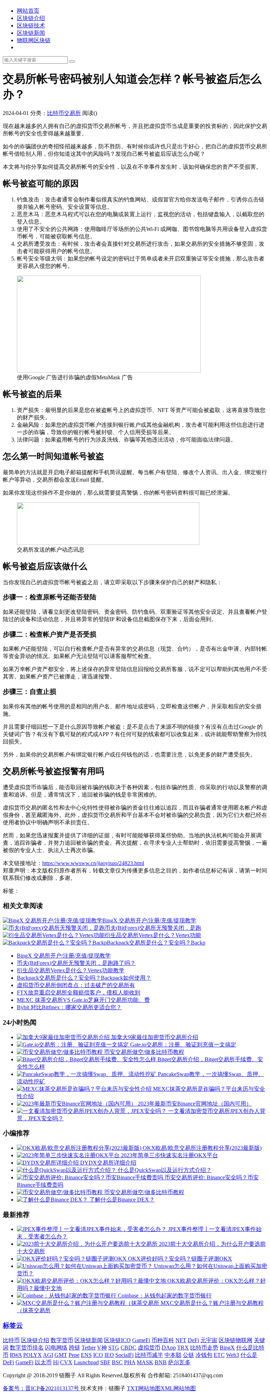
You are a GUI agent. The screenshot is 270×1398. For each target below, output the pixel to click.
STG (113, 1348)
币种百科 (163, 1340)
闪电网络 (56, 1348)
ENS (86, 1355)
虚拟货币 (149, 1348)
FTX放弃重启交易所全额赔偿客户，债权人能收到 (78, 993)
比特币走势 (204, 1348)
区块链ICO (117, 1340)
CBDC (128, 1348)
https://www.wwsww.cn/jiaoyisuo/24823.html (93, 863)
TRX (183, 1348)
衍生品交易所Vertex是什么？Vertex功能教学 (70, 970)
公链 (188, 1355)
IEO (109, 1355)
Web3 (232, 1355)
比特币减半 (149, 1355)
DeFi (193, 1340)
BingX (227, 1348)
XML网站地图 (178, 1388)
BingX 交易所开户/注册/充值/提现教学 (64, 956)
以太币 (43, 1362)
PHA (129, 1362)
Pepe (74, 1355)
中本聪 (173, 1355)
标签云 (13, 1325)
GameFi (141, 1340)
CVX (66, 1362)
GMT (60, 1355)
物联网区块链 (34, 40)
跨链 (74, 1348)
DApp (169, 1348)
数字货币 (62, 1340)
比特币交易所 (64, 113)
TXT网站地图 (144, 1388)
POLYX (32, 1355)
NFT (180, 1340)
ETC (219, 1355)
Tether (89, 1348)
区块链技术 (31, 25)
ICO (98, 1355)
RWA (16, 1355)
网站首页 (28, 11)
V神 (102, 1348)
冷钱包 (203, 1355)
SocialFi (124, 1355)
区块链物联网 (235, 1340)
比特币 (11, 1340)
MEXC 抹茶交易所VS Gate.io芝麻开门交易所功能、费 (83, 1000)
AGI (48, 1355)
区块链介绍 (31, 18)
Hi (56, 1362)
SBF (105, 1362)
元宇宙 (208, 1340)
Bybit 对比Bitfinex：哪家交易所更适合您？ (69, 1007)
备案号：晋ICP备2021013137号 (42, 1388)
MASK (145, 1362)
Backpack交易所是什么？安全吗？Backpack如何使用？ (84, 978)
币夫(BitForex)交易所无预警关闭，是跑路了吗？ (76, 963)
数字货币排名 (27, 1348)
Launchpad (86, 1362)
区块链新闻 (31, 33)
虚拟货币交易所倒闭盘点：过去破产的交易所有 (76, 985)
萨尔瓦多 (179, 1362)
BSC (117, 1362)
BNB (161, 1362)
